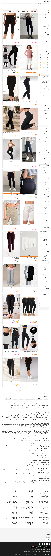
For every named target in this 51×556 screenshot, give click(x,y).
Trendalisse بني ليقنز (45, 513)
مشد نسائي (46, 398)
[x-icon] (40, 544)
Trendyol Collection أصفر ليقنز (43, 498)
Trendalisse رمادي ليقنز (45, 519)
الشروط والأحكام (36, 549)
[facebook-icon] (42, 544)
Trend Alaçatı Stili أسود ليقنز (44, 517)
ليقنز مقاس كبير (30, 512)
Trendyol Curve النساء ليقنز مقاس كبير (42, 512)
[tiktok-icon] (47, 544)
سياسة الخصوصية (40, 549)
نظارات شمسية (46, 523)
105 (19, 390)
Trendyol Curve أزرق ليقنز (13, 501)
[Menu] (49, 1)
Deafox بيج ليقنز (30, 513)
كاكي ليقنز (15, 497)
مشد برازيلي (40, 400)
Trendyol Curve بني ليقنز (29, 504)
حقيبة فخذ (34, 400)
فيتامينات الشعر (14, 520)
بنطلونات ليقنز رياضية (29, 518)
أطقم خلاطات (30, 523)
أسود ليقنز (6, 405)
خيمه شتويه (47, 495)
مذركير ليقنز (46, 503)
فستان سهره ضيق (20, 400)
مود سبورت (36, 403)
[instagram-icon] (49, 544)
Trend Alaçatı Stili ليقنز (45, 511)
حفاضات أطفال (46, 522)
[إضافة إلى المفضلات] (21, 14)
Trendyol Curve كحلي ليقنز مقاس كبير (11, 513)
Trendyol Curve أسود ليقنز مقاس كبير (11, 502)
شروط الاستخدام (27, 549)
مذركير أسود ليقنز (46, 508)
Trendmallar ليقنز (14, 514)
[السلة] (1, 1)
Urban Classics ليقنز (14, 519)
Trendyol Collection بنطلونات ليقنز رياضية (26, 508)
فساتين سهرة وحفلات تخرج (28, 522)
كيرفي (16, 491)
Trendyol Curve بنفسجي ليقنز (44, 506)
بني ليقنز (15, 516)
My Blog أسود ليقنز (18, 407)
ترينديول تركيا (30, 525)
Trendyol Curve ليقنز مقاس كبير (27, 502)
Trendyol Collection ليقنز (24, 403)
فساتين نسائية (30, 520)
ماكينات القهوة (14, 524)
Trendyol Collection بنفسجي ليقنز (43, 504)
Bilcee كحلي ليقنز (30, 519)
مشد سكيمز (15, 398)
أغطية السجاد (15, 523)
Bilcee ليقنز (31, 516)
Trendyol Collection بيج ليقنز (15, 405)
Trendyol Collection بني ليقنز (44, 501)
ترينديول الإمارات (46, 525)
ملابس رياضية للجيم (8, 398)
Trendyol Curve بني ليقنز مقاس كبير (11, 518)
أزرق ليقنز (47, 507)
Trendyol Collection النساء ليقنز (13, 403)
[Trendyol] (46, 1)
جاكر (32, 497)
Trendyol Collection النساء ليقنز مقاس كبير (26, 517)
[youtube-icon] (44, 544)
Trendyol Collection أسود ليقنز (43, 405)
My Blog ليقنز (38, 407)
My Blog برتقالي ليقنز (45, 518)
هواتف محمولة (46, 520)
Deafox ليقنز (15, 511)
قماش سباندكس (28, 400)
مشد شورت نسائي (45, 497)
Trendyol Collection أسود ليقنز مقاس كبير (26, 503)
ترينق (32, 496)
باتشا (31, 403)
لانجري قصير (15, 496)
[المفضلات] (3, 1)
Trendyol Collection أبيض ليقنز (12, 504)
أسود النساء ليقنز (10, 407)
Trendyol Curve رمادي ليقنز (28, 506)
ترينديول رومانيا (14, 525)
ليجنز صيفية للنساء (39, 398)
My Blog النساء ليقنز (45, 407)
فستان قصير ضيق (13, 400)
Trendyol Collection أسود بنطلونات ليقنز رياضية (41, 509)
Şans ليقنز (15, 507)
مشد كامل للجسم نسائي (44, 403)
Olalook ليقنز (46, 514)
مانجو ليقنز (31, 509)
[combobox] (7, 11)
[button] (44, 9)
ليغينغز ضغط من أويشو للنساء (30, 398)
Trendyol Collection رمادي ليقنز (27, 498)
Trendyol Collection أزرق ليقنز (31, 405)
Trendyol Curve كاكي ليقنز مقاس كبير (26, 507)
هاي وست (46, 400)
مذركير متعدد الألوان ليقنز (13, 506)
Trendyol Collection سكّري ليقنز (28, 407)
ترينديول (47, 6)
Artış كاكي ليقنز (14, 517)
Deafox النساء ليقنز (30, 514)
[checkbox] (47, 55)
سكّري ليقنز (15, 503)
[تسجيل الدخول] (5, 1)
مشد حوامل (21, 398)
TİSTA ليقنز (15, 508)
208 (16, 390)
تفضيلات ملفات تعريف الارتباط (46, 549)
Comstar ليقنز (46, 516)
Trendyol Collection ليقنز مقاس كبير (43, 502)
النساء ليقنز (23, 405)
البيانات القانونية (31, 549)
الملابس (44, 6)
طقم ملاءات (46, 524)
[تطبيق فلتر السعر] (39, 75)
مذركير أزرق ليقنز (14, 509)
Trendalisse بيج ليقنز (29, 501)
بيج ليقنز (31, 511)
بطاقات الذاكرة (14, 522)
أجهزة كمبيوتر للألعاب (29, 524)
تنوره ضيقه (31, 495)
